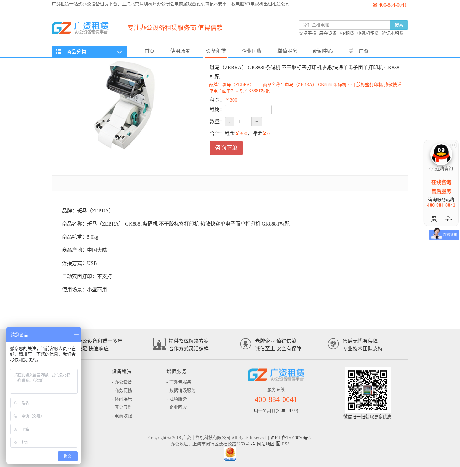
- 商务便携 (122, 390)
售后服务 (441, 191)
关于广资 (359, 51)
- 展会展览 (122, 407)
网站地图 (265, 444)
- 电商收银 (122, 416)
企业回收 (252, 51)
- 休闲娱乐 (122, 399)
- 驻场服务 (176, 399)
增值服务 (287, 51)
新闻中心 (323, 51)
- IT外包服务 (178, 382)
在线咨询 (441, 182)
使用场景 (180, 51)
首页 (150, 51)
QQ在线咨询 (441, 168)
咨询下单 (226, 148)
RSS (285, 444)
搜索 (399, 25)
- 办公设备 (122, 382)
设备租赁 (216, 51)
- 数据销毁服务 (181, 390)
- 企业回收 (176, 407)
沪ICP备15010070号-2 (291, 437)
